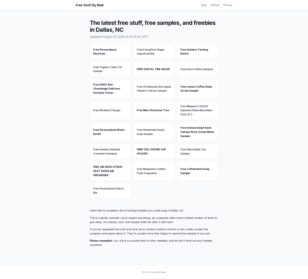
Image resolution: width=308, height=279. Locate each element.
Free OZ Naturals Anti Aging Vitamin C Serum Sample (154, 88)
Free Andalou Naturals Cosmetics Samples (106, 151)
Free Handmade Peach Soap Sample (150, 132)
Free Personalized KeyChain (104, 51)
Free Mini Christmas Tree (153, 110)
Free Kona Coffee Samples (196, 69)
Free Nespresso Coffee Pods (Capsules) (151, 171)
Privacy (227, 5)
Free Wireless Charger (107, 110)
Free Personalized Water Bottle (109, 132)
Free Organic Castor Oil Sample (107, 69)
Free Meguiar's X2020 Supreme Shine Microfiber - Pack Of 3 (197, 110)
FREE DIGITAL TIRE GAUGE (153, 69)
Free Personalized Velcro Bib (108, 190)
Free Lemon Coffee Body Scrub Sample (196, 88)
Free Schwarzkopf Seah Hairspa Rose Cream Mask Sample (197, 131)
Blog (204, 5)
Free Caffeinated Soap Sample (195, 171)
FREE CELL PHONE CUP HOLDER (151, 151)
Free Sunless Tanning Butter (194, 51)
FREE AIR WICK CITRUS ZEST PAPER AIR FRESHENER (107, 171)
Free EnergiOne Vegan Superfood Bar (150, 51)
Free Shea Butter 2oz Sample (193, 151)
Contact (215, 5)
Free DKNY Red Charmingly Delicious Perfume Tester (106, 88)
